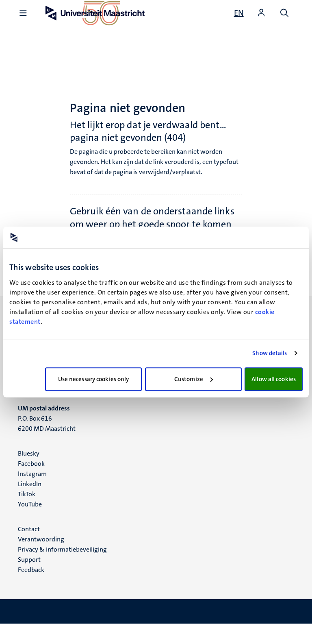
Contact (29, 529)
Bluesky (28, 453)
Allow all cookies (273, 379)
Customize (188, 379)
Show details (269, 353)
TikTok (26, 494)
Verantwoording (41, 539)
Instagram (32, 473)
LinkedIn (29, 484)
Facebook (31, 463)
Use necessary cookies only (93, 379)
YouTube (30, 504)
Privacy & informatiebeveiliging (62, 549)
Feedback (31, 569)
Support (29, 559)
